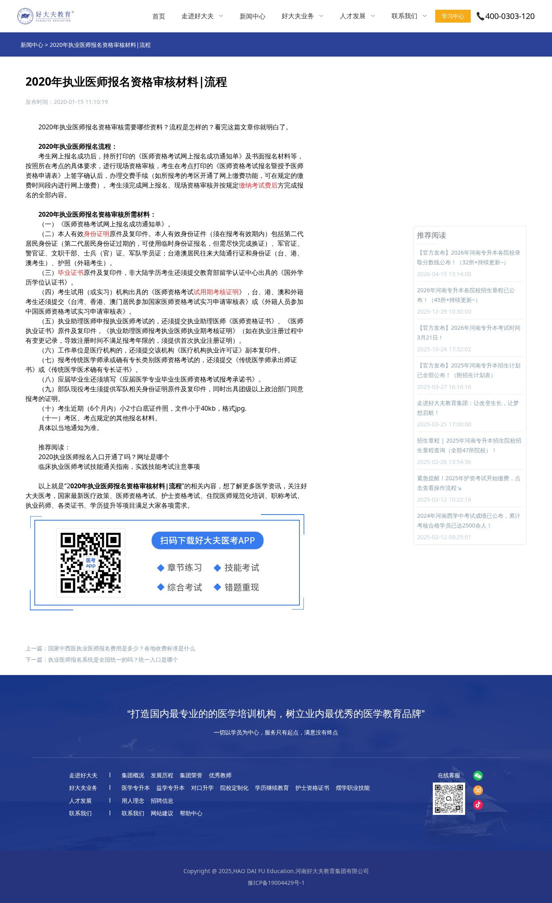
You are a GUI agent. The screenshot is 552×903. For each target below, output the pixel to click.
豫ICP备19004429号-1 (276, 882)
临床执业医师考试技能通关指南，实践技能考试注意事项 (119, 466)
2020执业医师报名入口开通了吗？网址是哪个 (103, 456)
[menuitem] (202, 16)
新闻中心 (32, 45)
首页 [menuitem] (158, 16)
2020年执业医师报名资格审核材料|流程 (100, 45)
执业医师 (72, 126)
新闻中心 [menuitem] (252, 16)
